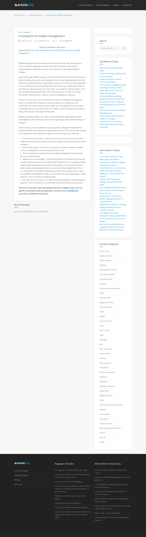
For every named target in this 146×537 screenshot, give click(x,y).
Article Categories (35, 15)
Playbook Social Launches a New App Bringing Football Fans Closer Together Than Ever (113, 207)
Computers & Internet (107, 274)
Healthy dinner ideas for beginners (68, 503)
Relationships (104, 391)
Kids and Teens (105, 330)
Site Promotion (105, 414)
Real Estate (103, 382)
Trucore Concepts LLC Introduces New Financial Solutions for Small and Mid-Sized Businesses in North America (72, 489)
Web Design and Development (110, 428)
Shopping (103, 410)
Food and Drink (105, 298)
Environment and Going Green (110, 288)
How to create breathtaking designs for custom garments (112, 478)
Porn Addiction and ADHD (109, 213)
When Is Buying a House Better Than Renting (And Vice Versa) (111, 500)
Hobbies (102, 316)
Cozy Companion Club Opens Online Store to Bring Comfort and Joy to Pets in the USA (113, 190)
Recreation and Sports (107, 386)
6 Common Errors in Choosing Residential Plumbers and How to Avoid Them (112, 124)
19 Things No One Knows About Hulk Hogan (72, 470)
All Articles (18, 484)
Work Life (103, 437)
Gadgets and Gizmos (107, 302)
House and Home (106, 321)
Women (102, 433)
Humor (102, 326)
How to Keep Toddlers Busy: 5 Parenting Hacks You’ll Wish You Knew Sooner (72, 475)
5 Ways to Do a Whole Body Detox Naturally (72, 507)
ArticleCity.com (20, 15)
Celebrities (103, 265)
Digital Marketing (21, 475)
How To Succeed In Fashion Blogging (69, 482)
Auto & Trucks (104, 251)
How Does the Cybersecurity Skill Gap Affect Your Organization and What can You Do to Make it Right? (73, 514)
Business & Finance (106, 256)
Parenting (103, 358)
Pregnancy (103, 377)
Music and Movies (106, 349)
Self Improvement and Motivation (111, 405)
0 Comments (68, 41)
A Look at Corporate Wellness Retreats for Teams (110, 471)
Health (102, 312)
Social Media (104, 419)
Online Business (105, 354)
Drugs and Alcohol (106, 279)
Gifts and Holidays (106, 307)
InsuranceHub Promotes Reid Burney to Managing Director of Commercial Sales (111, 199)
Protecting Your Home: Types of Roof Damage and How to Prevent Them (112, 104)
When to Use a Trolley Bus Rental (108, 513)
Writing (102, 442)
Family (102, 293)
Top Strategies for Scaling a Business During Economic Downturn (111, 485)
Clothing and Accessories (108, 270)
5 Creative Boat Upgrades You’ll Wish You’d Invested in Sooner (111, 492)
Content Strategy (21, 471)
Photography (104, 368)
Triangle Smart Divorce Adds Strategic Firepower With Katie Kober (111, 182)
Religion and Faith (106, 396)
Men (101, 344)
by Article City (43, 41)
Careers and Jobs (105, 260)
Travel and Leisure (106, 424)
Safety (102, 400)
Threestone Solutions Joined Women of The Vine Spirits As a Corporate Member (113, 218)
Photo (42, 47)
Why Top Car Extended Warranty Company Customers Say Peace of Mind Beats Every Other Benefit (112, 227)
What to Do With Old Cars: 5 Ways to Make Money (70, 497)
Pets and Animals (105, 363)
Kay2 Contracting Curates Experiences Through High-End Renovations (112, 507)
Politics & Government (107, 372)
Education (103, 284)
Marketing (103, 340)
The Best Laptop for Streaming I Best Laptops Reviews (112, 518)
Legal (101, 335)
